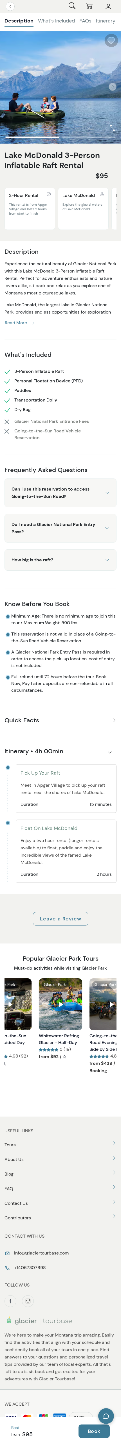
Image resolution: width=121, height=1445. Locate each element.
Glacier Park (55, 984)
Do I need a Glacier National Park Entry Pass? (53, 528)
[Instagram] (28, 1301)
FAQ (9, 1189)
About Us (14, 1159)
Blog (9, 1174)
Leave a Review (60, 918)
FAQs (85, 20)
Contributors (18, 1218)
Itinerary (105, 20)
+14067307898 (29, 1268)
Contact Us (16, 1203)
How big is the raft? (32, 560)
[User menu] (108, 6)
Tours (10, 1145)
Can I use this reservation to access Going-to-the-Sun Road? (50, 492)
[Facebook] (10, 1301)
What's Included (56, 20)
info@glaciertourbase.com (41, 1253)
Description (19, 20)
